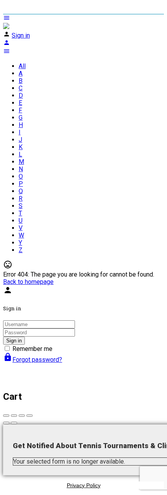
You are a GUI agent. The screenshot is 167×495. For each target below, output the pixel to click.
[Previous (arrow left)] (6, 423)
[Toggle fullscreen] (22, 415)
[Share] (14, 415)
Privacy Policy (84, 485)
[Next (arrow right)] (14, 423)
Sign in (21, 35)
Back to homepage (28, 281)
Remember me (32, 348)
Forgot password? (32, 359)
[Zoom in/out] (29, 415)
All (22, 66)
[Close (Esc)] (6, 415)
